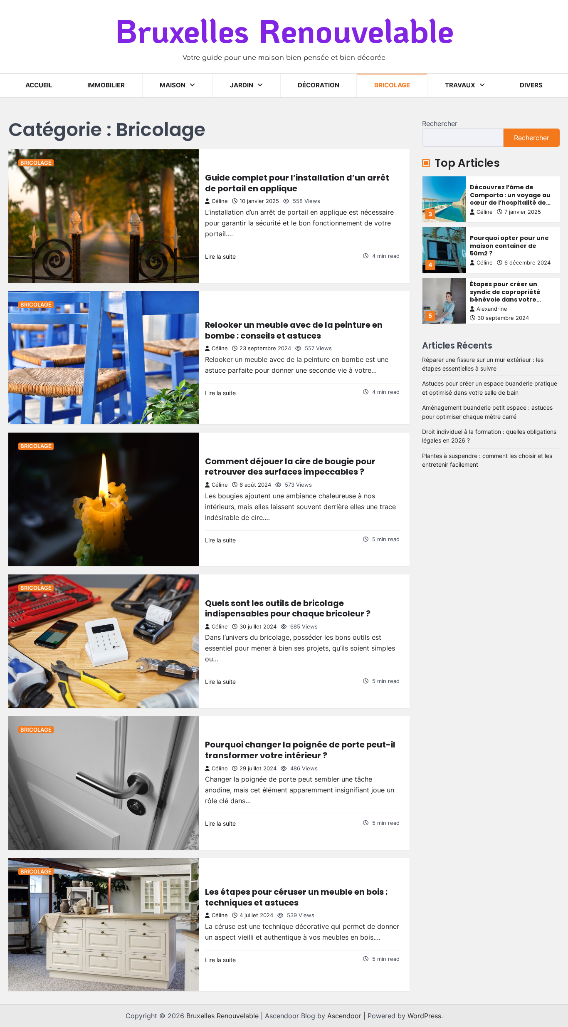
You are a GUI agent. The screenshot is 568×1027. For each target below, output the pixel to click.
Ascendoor (344, 1016)
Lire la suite (220, 256)
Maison (172, 85)
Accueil (38, 85)
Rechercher (439, 123)
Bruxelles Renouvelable (284, 29)
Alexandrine (492, 308)
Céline (220, 201)
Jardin (241, 85)
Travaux (460, 85)
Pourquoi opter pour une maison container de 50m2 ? (509, 245)
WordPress (424, 1016)
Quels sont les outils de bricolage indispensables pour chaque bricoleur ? (287, 608)
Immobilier (106, 85)
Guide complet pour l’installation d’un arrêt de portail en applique (297, 183)
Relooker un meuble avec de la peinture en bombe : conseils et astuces (294, 330)
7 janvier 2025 (522, 212)
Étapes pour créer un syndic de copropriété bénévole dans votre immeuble (505, 296)
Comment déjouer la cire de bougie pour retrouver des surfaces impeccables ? (290, 466)
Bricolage (392, 85)
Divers (531, 85)
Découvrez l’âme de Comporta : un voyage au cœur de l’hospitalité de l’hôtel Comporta (510, 199)
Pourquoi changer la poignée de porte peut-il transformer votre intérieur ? (300, 750)
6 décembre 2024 (527, 263)
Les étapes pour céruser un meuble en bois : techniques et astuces (296, 897)
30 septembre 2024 (503, 318)
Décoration (318, 85)
